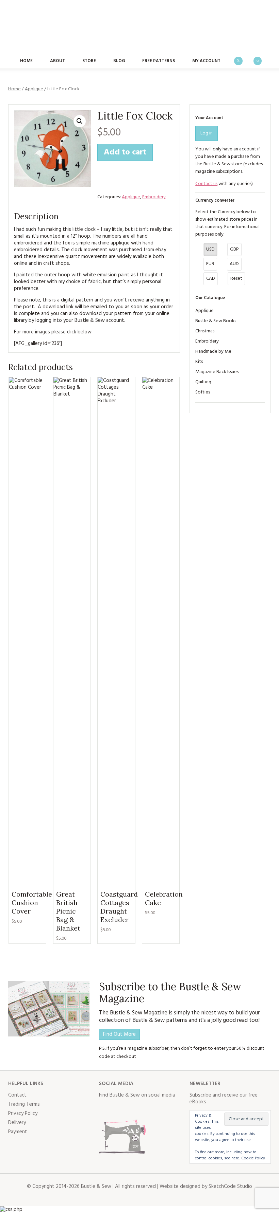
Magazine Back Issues (217, 372)
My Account (206, 61)
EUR (210, 264)
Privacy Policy (22, 1113)
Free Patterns (158, 61)
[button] (79, 121)
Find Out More (119, 1034)
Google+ (164, 1108)
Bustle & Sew (140, 26)
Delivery (17, 1123)
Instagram (134, 1108)
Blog (119, 61)
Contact (17, 1095)
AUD (234, 264)
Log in (206, 133)
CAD (210, 278)
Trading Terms (24, 1104)
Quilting (203, 382)
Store (89, 61)
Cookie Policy (253, 1158)
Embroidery (154, 197)
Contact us (206, 184)
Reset (236, 278)
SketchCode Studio (230, 1186)
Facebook (104, 1108)
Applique (34, 89)
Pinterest (149, 1108)
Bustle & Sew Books (215, 321)
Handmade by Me (213, 351)
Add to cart (125, 152)
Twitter (119, 1108)
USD (210, 249)
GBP (234, 249)
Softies (202, 392)
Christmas (204, 331)
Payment (17, 1132)
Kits (199, 362)
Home (26, 61)
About (57, 61)
